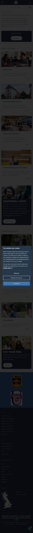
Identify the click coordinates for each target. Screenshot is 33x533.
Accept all (16, 283)
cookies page (7, 268)
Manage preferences (16, 278)
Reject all (16, 273)
